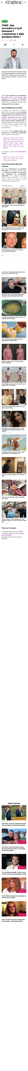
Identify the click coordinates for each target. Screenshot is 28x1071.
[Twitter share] (14, 44)
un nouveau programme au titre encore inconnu (14, 117)
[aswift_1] (14, 15)
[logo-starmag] (14, 2)
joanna (14, 40)
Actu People (22, 842)
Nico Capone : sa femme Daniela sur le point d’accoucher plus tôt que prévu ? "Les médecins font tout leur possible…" (13, 848)
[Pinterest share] (22, 44)
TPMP (21, 531)
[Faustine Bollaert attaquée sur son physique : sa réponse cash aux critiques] (14, 885)
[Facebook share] (5, 44)
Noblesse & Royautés (19, 818)
